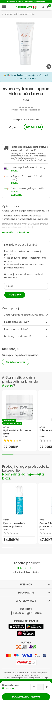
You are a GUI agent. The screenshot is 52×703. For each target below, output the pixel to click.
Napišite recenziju (15, 362)
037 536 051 (26, 568)
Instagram (36, 613)
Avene (7, 385)
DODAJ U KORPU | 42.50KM (26, 696)
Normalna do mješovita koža (23, 476)
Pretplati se (15, 294)
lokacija (14, 191)
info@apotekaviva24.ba (26, 572)
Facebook (18, 613)
